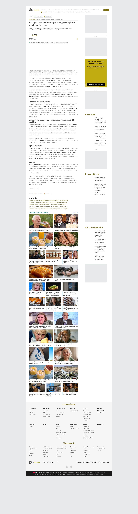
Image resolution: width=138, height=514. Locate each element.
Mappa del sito (95, 462)
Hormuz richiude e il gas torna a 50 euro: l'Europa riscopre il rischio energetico (48, 208)
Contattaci (88, 462)
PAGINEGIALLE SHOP (60, 472)
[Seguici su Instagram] (71, 467)
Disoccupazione (86, 418)
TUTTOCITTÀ (78, 472)
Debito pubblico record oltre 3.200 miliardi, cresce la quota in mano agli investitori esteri (100, 258)
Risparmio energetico (60, 434)
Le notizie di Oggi (101, 448)
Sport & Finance (92, 10)
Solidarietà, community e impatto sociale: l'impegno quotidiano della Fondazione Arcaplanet (100, 187)
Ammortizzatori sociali (61, 448)
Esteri (44, 424)
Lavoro (63, 10)
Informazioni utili (60, 409)
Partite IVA (85, 420)
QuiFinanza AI (69, 10)
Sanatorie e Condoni (60, 446)
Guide (85, 424)
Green (58, 424)
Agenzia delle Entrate (47, 448)
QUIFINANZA (91, 472)
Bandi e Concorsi (87, 412)
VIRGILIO (47, 472)
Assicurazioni (86, 426)
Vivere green (59, 437)
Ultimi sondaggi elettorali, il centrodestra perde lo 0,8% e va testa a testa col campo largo (100, 120)
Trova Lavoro (86, 410)
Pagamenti (31, 453)
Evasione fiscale (46, 414)
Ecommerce (45, 450)
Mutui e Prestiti (100, 412)
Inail (85, 452)
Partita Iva (85, 436)
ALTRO (98, 10)
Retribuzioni (85, 416)
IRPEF (57, 454)
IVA (57, 450)
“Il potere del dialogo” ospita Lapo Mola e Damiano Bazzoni (100, 179)
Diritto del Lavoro (87, 414)
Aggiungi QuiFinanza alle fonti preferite (83, 12)
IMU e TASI (72, 452)
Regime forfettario (47, 416)
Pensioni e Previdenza (88, 437)
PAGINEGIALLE (53, 472)
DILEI (83, 472)
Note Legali (42, 474)
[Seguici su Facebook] (67, 467)
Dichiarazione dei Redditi (88, 430)
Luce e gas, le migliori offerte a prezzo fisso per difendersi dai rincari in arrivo (48, 206)
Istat (71, 454)
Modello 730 (86, 454)
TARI (85, 456)
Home (30, 19)
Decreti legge (32, 446)
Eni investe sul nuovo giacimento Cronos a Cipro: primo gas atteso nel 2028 (48, 202)
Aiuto (64, 474)
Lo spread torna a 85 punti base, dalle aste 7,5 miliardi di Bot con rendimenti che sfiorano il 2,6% (100, 233)
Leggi (44, 412)
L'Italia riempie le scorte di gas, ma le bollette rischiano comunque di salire (47, 204)
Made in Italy (46, 456)
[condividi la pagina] (76, 39)
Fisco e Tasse (51, 10)
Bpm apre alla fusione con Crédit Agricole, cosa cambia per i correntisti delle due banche (100, 249)
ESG (57, 428)
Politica (31, 424)
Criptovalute (86, 428)
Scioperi (58, 416)
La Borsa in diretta (51, 12)
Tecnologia (73, 424)
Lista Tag (99, 450)
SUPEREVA (102, 472)
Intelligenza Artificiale (74, 428)
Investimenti (32, 412)
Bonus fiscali (45, 410)
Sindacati (58, 456)
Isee (85, 448)
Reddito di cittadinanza (48, 446)
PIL (71, 456)
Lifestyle (84, 10)
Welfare (44, 454)
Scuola (30, 455)
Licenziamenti (59, 452)
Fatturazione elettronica (89, 446)
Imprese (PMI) (32, 414)
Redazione (100, 424)
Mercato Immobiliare (100, 409)
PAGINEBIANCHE (72, 472)
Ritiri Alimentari (59, 414)
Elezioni (30, 426)
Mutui (84, 434)
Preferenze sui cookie (58, 474)
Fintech (71, 426)
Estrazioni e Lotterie (60, 412)
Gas (37, 188)
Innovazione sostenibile (61, 432)
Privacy (46, 474)
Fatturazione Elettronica (88, 432)
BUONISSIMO (97, 472)
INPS (30, 451)
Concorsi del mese (70, 12)
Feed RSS (102, 462)
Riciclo (57, 436)
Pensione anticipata (74, 410)
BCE (71, 448)
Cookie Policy (50, 474)
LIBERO (43, 472)
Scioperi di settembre (61, 12)
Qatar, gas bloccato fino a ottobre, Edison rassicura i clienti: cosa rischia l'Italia (48, 200)
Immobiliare (77, 10)
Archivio (106, 462)
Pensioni (57, 10)
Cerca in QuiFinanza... (49, 462)
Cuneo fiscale (87, 450)
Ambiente (58, 426)
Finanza (31, 410)
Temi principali (100, 446)
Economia (44, 10)
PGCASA (67, 472)
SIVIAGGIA (87, 472)
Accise (31, 188)
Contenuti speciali (80, 462)
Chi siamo (37, 474)
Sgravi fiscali (45, 452)
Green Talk (58, 430)
